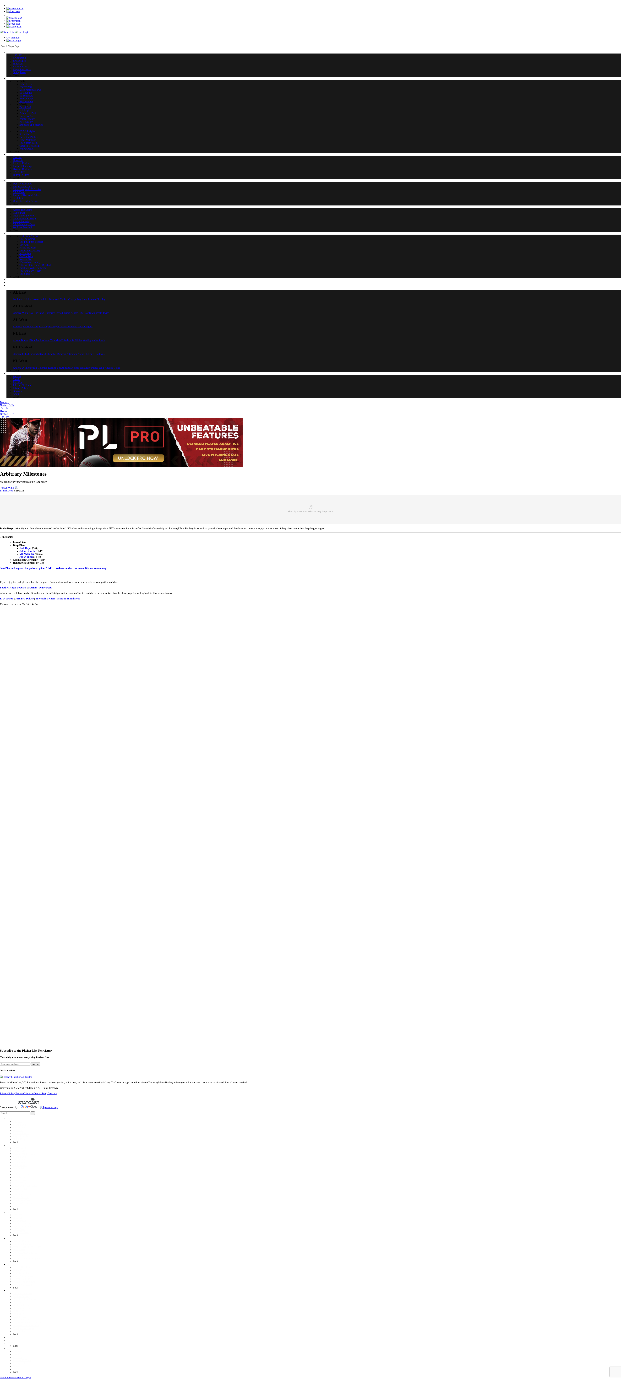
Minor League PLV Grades (27, 1246)
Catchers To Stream (23, 1203)
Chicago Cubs (20, 354)
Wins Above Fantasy (23, 1319)
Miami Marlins (36, 340)
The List (4, 408)
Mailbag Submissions (68, 598)
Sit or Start (18, 1191)
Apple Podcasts (18, 587)
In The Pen (18, 1310)
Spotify (4, 587)
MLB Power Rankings (24, 1276)
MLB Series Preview (23, 1273)
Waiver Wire (19, 1150)
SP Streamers (19, 1127)
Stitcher (32, 587)
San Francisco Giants (109, 367)
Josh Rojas (25, 548)
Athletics (17, 326)
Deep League (20, 1177)
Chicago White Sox (23, 313)
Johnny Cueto (27, 551)
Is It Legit (18, 1171)
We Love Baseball (22, 1284)
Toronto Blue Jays (97, 299)
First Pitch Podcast (22, 1293)
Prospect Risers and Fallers (26, 1252)
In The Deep (7, 490)
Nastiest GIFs (7, 405)
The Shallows (20, 1331)
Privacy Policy (8, 1093)
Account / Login (22, 1377)
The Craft (18, 1302)
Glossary (52, 1093)
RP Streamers (20, 1165)
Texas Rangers (85, 326)
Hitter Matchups (21, 1197)
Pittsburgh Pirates (75, 354)
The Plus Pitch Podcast (24, 1299)
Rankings (11, 1212)
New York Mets (52, 340)
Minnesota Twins (100, 313)
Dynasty (4, 402)
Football (17, 1351)
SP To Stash (19, 1229)
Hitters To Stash (21, 1232)
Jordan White (8, 487)
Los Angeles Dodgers (68, 367)
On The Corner (21, 1296)
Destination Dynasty (23, 1308)
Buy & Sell (18, 1168)
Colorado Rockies (47, 367)
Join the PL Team (22, 1360)
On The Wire (19, 1313)
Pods (8, 1290)
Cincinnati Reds (36, 354)
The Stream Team (22, 1200)
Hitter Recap (19, 1148)
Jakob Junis (26, 556)
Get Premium (13, 37)
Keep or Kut (19, 1316)
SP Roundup (19, 1124)
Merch (16, 1354)
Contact (37, 1093)
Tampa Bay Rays (78, 299)
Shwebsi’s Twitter (45, 598)
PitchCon (17, 1357)
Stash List (18, 1255)
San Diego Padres (89, 367)
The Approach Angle (23, 1328)
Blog (45, 1093)
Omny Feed (45, 587)
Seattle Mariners (68, 326)
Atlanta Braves (20, 340)
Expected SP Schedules (25, 1185)
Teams (9, 1342)
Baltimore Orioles (22, 299)
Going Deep (19, 1139)
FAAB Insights (20, 1188)
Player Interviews (22, 1136)
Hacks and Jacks (21, 1305)
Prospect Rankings (22, 1223)
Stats (8, 1340)
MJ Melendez (26, 554)
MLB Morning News (24, 1153)
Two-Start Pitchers (22, 1194)
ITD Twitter (6, 598)
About (16, 1369)
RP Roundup (19, 1162)
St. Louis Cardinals (94, 354)
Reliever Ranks (21, 1133)
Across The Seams (22, 1267)
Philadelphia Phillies (71, 340)
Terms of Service (24, 1093)
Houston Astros (30, 326)
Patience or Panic (22, 1174)
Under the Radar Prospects (26, 1258)
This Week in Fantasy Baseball (28, 1322)
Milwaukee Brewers (55, 354)
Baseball (10, 1264)
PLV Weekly (19, 1182)
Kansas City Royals (81, 313)
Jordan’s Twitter (24, 598)
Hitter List (18, 1130)
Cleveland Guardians (44, 313)
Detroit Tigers (63, 313)
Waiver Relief (20, 1206)
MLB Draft (19, 1249)
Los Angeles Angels (49, 326)
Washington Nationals (94, 340)
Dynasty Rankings (22, 1226)
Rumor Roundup (21, 1278)
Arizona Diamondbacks (25, 367)
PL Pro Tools (13, 1337)
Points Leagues (20, 1180)
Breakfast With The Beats (26, 1325)
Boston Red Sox (40, 299)
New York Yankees (59, 299)
